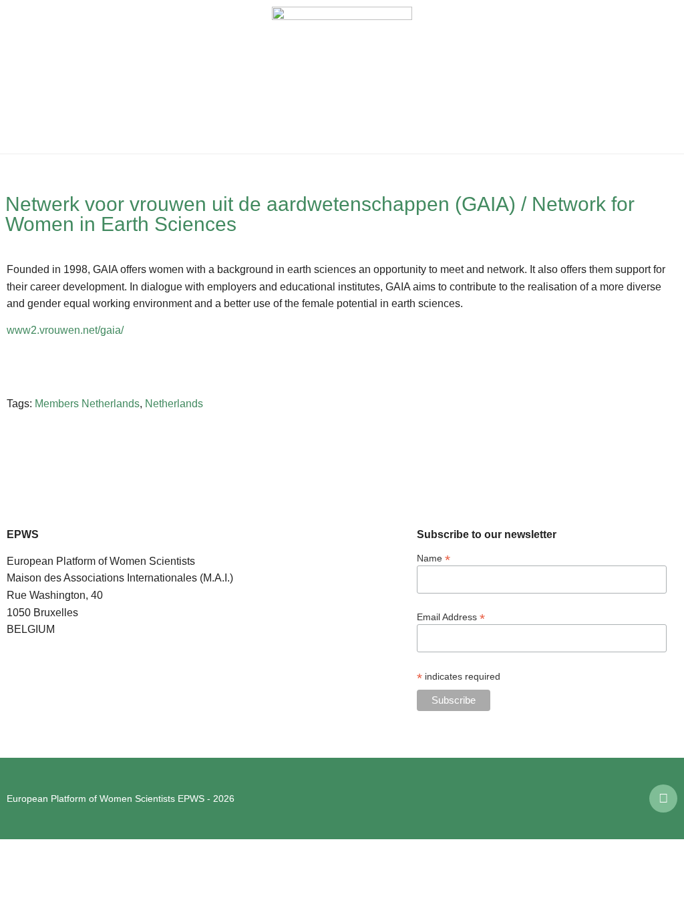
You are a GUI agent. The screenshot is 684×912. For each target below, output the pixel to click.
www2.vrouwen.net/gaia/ (65, 330)
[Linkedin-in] (663, 798)
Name (433, 557)
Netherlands (174, 403)
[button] (20, 76)
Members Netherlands (87, 403)
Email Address (451, 616)
